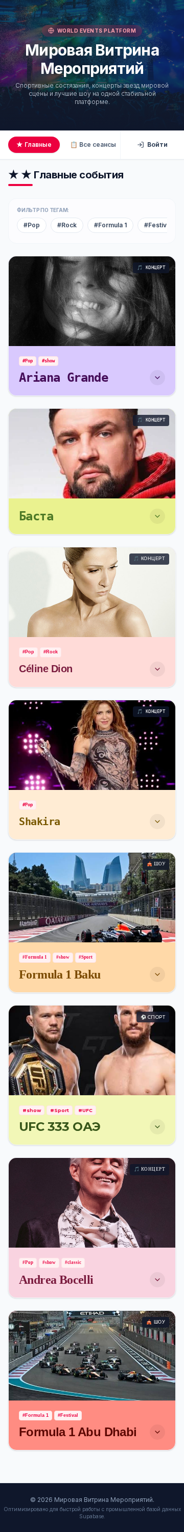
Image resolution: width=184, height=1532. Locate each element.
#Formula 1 (110, 225)
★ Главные (34, 144)
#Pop (32, 225)
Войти (157, 144)
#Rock (67, 225)
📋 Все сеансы (93, 144)
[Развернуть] (157, 377)
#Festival (158, 225)
